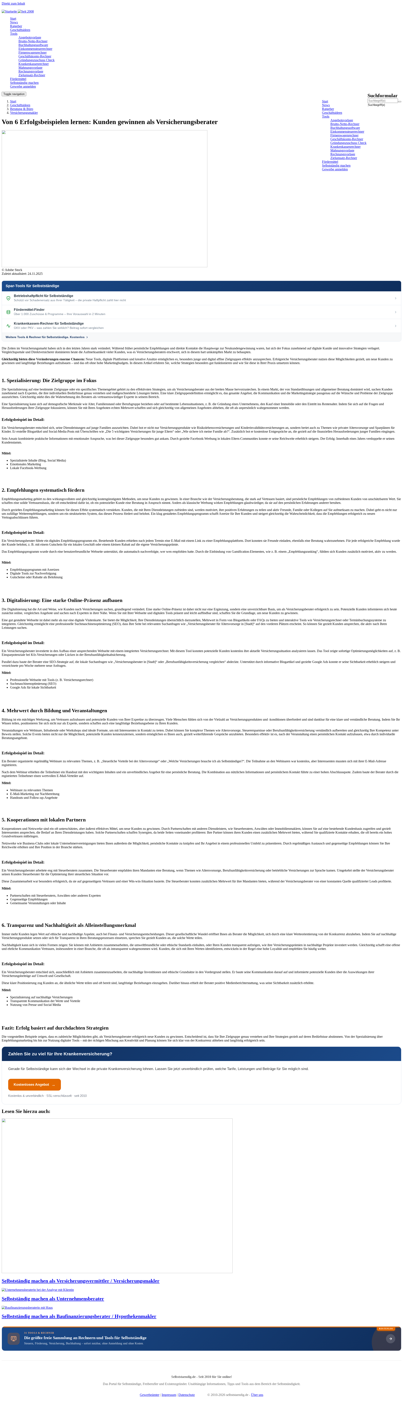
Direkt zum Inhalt (13, 3)
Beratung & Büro (21, 109)
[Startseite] (19, 11)
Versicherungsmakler (24, 112)
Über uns (257, 1395)
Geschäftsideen (20, 105)
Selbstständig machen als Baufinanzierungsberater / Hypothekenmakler (79, 1316)
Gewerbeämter (149, 1395)
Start (13, 101)
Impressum (169, 1395)
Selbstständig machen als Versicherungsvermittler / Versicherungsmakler (81, 1281)
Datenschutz (186, 1395)
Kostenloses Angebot (31, 1085)
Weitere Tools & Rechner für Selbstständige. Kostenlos (45, 337)
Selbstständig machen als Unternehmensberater (53, 1298)
